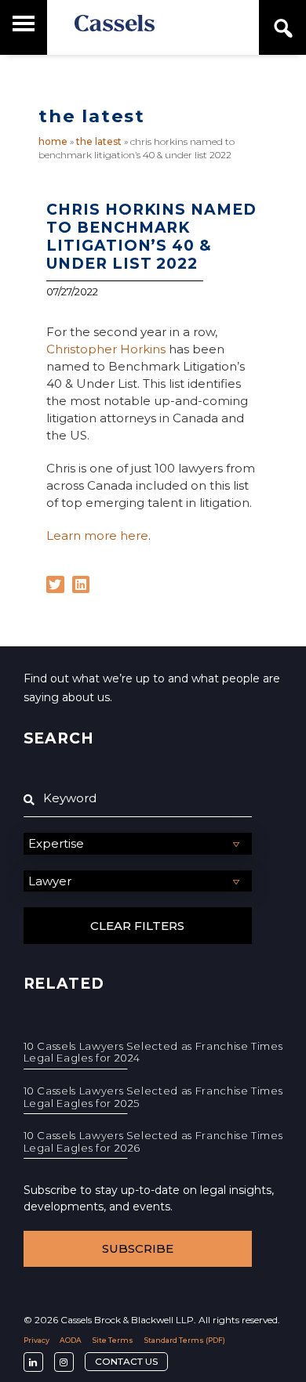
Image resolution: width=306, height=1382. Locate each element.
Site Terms (113, 1340)
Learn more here (97, 535)
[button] (55, 585)
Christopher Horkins (106, 349)
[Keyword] (138, 798)
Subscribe (137, 1248)
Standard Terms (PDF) (184, 1340)
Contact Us (126, 1361)
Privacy (36, 1340)
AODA (71, 1340)
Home (52, 141)
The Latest (99, 141)
